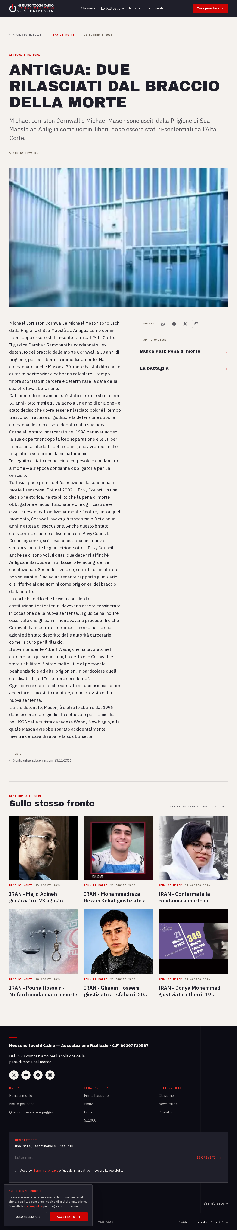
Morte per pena (21, 1104)
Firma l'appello (96, 1095)
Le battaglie (110, 8)
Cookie (202, 1221)
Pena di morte (20, 1095)
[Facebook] (38, 1075)
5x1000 (90, 1120)
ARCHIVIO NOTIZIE (25, 34)
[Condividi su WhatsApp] (163, 324)
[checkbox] (16, 1170)
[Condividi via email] (196, 324)
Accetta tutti (68, 1216)
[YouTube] (26, 1075)
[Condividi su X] (185, 324)
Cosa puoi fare (208, 8)
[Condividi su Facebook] (174, 324)
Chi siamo (88, 8)
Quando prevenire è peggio (31, 1112)
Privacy (183, 1221)
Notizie (135, 8)
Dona (88, 1112)
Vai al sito (216, 1203)
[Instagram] (50, 1075)
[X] (14, 1075)
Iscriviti (89, 1104)
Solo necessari (28, 1216)
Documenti (154, 8)
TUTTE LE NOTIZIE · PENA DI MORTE (197, 806)
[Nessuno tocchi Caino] (32, 8)
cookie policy (33, 1206)
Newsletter (168, 1104)
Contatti (165, 1112)
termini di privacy (46, 1170)
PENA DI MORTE (62, 34)
